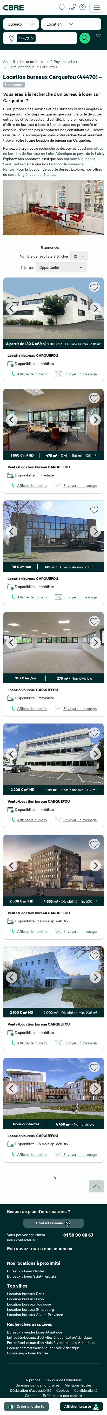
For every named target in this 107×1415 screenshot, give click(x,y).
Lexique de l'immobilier (64, 1379)
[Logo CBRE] (29, 7)
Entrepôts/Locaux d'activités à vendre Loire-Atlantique (51, 1342)
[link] (28, 373)
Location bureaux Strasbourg (30, 1309)
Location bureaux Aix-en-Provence (35, 1314)
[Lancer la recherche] (84, 37)
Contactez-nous (49, 1222)
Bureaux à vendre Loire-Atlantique (34, 1332)
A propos (33, 1379)
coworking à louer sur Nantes (31, 174)
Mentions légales (78, 1385)
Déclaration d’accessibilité (30, 1390)
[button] (21, 24)
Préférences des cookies (62, 1395)
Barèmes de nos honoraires (37, 1385)
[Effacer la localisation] (31, 38)
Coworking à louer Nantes (28, 1352)
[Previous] (11, 308)
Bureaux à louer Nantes (26, 1270)
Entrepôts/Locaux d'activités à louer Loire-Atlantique (49, 1337)
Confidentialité (85, 1390)
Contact (31, 1395)
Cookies (62, 1390)
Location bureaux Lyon (25, 1298)
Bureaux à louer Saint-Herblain (31, 1276)
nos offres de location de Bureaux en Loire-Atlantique (53, 150)
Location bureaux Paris (25, 1293)
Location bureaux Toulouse (29, 1304)
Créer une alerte (30, 1406)
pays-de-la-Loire (90, 153)
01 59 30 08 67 (78, 1235)
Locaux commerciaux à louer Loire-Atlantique (43, 1347)
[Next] (95, 308)
